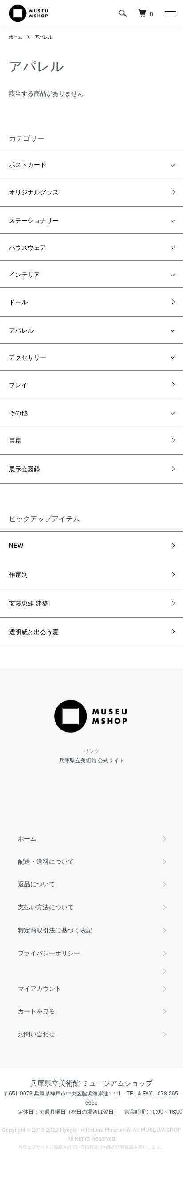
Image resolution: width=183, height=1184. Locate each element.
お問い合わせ (36, 1033)
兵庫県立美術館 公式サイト (91, 760)
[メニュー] (169, 13)
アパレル (43, 37)
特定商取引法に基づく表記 (55, 929)
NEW (16, 545)
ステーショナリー (34, 220)
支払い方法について (46, 906)
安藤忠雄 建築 (28, 602)
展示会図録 (24, 468)
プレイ (18, 384)
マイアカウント (39, 988)
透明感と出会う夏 (34, 631)
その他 (18, 412)
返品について (36, 883)
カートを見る (36, 1010)
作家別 (18, 574)
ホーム (15, 37)
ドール (18, 301)
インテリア (24, 274)
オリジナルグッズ (34, 191)
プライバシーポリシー (49, 952)
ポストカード (27, 164)
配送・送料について (46, 861)
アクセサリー (27, 357)
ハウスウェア (27, 247)
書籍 (15, 439)
